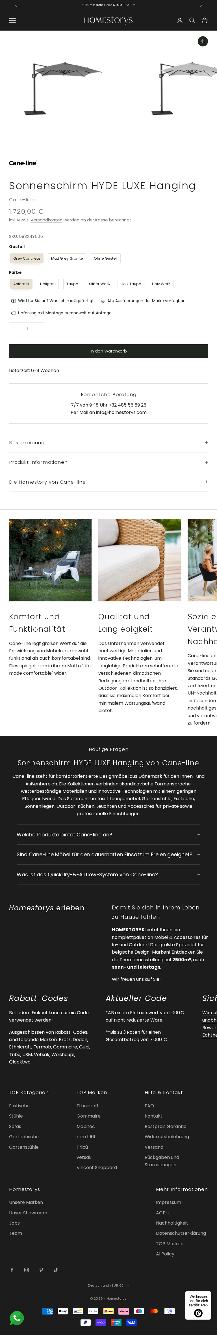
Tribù (82, 1147)
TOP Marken (169, 1243)
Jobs (14, 1223)
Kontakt (153, 1116)
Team (15, 1233)
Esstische (19, 1106)
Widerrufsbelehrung (167, 1136)
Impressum (168, 1202)
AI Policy (165, 1254)
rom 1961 (86, 1136)
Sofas (15, 1126)
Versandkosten (46, 220)
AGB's (162, 1213)
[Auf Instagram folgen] (26, 1270)
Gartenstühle (24, 1147)
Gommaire (89, 1116)
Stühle (16, 1116)
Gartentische (24, 1136)
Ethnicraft (88, 1106)
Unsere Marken (26, 1202)
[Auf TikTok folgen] (56, 1270)
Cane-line (22, 199)
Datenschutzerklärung (181, 1233)
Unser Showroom (28, 1213)
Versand (154, 1147)
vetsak (84, 1157)
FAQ (149, 1106)
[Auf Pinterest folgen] (41, 1270)
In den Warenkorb (108, 351)
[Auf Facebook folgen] (12, 1270)
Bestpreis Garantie (165, 1126)
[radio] (26, 258)
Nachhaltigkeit (172, 1223)
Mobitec (86, 1126)
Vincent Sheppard (97, 1167)
